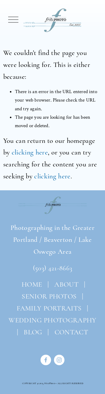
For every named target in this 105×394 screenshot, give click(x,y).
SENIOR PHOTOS (49, 296)
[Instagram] (59, 360)
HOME (31, 284)
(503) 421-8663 (52, 268)
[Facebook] (46, 360)
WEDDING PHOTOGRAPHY (52, 320)
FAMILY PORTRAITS (49, 308)
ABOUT (66, 284)
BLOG (33, 332)
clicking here (30, 152)
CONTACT (71, 332)
